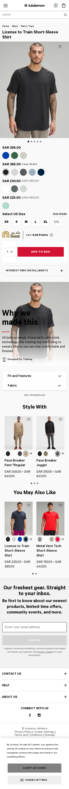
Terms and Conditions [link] (28, 735)
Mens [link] (15, 26)
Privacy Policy (23, 732)
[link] (56, 5)
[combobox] (34, 15)
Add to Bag (40, 251)
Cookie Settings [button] (44, 732)
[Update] (60, 47)
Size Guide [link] (60, 213)
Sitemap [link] (49, 735)
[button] (5, 5)
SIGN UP (35, 640)
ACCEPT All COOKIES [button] (34, 768)
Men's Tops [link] (27, 26)
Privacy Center (45, 652)
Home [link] (5, 26)
